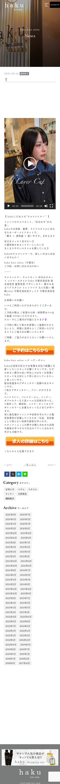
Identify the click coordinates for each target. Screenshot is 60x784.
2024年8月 (11, 570)
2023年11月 (25, 589)
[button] (30, 163)
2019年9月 (25, 644)
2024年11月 (26, 561)
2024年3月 (25, 579)
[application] (30, 163)
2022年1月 (11, 640)
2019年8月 (11, 649)
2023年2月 (11, 612)
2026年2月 (11, 528)
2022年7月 (11, 626)
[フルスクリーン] (51, 206)
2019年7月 (25, 649)
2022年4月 (25, 630)
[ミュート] (46, 206)
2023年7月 (25, 598)
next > (52, 464)
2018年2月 (24, 658)
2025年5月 (25, 547)
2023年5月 (25, 602)
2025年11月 (25, 533)
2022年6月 (25, 626)
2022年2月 (25, 635)
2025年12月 (11, 533)
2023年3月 (25, 607)
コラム (21, 489)
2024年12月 (11, 561)
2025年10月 (11, 537)
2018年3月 (11, 658)
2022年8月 (25, 621)
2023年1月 (25, 612)
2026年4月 (11, 523)
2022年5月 (11, 630)
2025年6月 (11, 547)
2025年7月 (25, 542)
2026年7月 (25, 514)
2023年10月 (11, 593)
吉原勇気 (22, 493)
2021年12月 (24, 640)
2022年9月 (11, 621)
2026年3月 (25, 523)
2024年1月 (25, 584)
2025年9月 (26, 537)
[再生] (8, 206)
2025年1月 (25, 556)
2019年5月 (25, 654)
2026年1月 (25, 528)
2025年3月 (25, 551)
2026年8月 (11, 514)
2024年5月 (25, 575)
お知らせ (10, 489)
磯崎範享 (10, 498)
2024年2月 (11, 584)
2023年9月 (26, 593)
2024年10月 (11, 565)
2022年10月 (26, 616)
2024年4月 (11, 579)
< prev (8, 464)
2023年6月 (11, 602)
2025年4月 (11, 551)
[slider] (27, 206)
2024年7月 (25, 570)
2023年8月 (11, 598)
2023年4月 (11, 607)
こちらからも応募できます (19, 451)
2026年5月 (25, 519)
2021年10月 (11, 644)
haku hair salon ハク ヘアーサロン (25, 360)
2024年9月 (26, 565)
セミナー (10, 493)
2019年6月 (11, 654)
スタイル (32, 489)
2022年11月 (11, 616)
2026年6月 (11, 519)
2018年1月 (10, 663)
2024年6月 (11, 575)
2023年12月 (11, 589)
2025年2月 (11, 556)
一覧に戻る (30, 464)
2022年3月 (11, 635)
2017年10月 (24, 663)
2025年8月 (11, 542)
